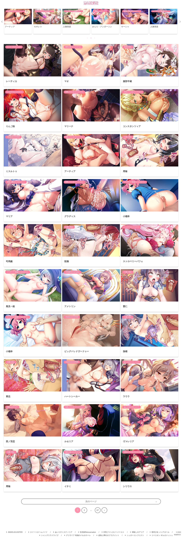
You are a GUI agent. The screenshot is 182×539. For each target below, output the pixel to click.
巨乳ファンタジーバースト (114, 532)
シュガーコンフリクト (135, 535)
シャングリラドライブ (49, 535)
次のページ (91, 501)
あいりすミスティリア (63, 532)
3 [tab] (94, 38)
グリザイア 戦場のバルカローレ (78, 535)
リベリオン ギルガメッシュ (162, 535)
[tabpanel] (18, 21)
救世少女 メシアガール (160, 532)
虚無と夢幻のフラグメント (108, 535)
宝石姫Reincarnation (88, 532)
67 (98, 510)
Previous (2, 22)
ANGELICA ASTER (15, 532)
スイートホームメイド (38, 532)
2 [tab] (91, 38)
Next (180, 22)
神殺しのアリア (138, 532)
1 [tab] (87, 38)
